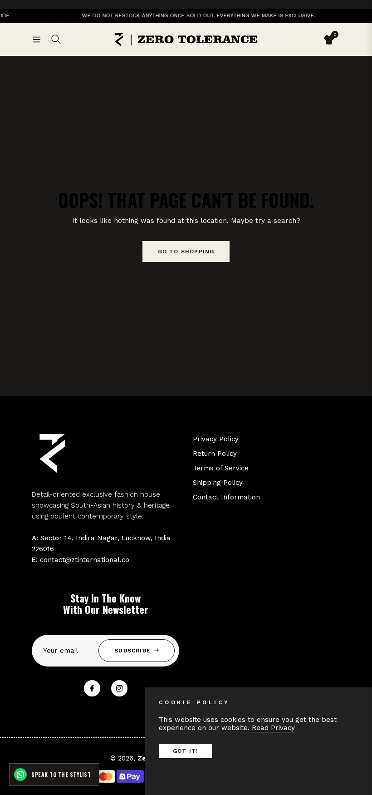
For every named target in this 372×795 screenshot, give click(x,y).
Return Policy (215, 453)
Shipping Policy (218, 483)
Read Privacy (273, 728)
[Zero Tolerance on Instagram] (119, 688)
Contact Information (226, 497)
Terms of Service (221, 468)
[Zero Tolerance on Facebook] (92, 688)
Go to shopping (186, 251)
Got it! (185, 751)
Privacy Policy (216, 439)
